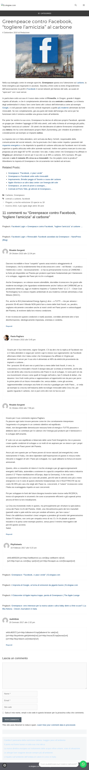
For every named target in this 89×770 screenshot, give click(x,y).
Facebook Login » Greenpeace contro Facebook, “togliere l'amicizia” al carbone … (47, 226)
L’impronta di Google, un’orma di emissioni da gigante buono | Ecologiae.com (44, 585)
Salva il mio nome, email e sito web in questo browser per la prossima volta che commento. (44, 713)
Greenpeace (19, 195)
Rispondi (9, 326)
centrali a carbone (13, 199)
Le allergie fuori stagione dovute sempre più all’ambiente (28, 753)
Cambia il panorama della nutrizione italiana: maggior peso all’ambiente (34, 740)
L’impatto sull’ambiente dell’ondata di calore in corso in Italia (30, 757)
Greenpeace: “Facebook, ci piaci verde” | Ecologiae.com (35, 575)
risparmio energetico (11, 145)
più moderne (63, 108)
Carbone (9, 195)
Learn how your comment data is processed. (56, 725)
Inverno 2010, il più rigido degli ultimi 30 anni (24, 206)
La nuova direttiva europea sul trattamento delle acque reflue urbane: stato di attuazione (42, 748)
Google (5, 108)
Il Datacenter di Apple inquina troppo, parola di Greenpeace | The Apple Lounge (45, 595)
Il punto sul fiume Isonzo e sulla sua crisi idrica (24, 744)
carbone (80, 83)
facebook (26, 199)
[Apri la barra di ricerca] (76, 5)
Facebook (31, 89)
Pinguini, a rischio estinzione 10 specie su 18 (24, 202)
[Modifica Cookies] (4, 765)
